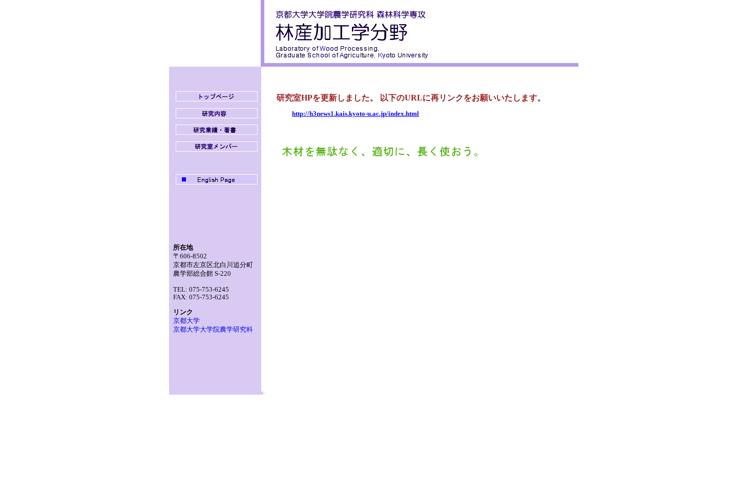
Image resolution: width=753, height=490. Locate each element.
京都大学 (186, 320)
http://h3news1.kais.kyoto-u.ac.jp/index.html (355, 113)
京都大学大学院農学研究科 (213, 329)
